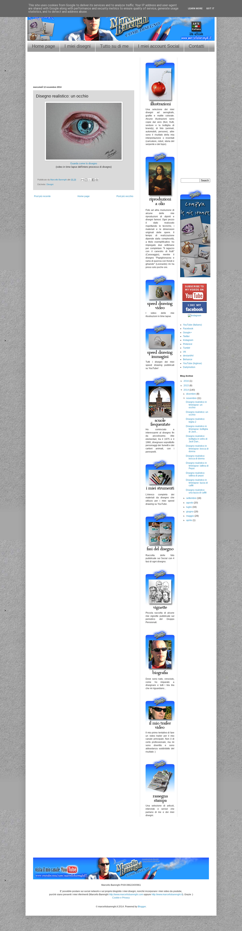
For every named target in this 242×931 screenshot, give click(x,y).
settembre (191, 498)
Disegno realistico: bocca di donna (195, 457)
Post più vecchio (124, 196)
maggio (190, 516)
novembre (191, 398)
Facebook (188, 328)
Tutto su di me (114, 46)
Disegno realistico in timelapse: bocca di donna (197, 449)
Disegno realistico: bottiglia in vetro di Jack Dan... (196, 439)
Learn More (195, 8)
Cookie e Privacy (121, 897)
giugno (190, 511)
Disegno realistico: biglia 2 (195, 420)
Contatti (196, 46)
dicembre (191, 394)
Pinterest (187, 344)
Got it (210, 8)
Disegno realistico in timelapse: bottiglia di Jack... (197, 429)
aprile (189, 520)
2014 (186, 390)
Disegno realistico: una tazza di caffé (196, 491)
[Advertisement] (84, 73)
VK (184, 352)
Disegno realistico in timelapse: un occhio (196, 405)
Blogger (142, 906)
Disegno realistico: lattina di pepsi (195, 474)
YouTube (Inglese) (192, 363)
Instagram (188, 340)
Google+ (187, 332)
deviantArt (188, 355)
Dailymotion (189, 367)
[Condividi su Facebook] (93, 180)
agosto (190, 502)
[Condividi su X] (90, 180)
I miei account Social (158, 46)
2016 (186, 381)
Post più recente (42, 196)
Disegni (50, 184)
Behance (187, 359)
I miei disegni (77, 46)
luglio (189, 507)
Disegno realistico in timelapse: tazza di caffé (197, 483)
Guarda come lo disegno (83, 163)
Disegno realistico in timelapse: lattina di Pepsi (197, 466)
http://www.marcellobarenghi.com (126, 894)
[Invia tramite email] (82, 180)
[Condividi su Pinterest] (97, 180)
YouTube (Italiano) (192, 324)
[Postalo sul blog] (86, 180)
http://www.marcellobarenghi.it (167, 894)
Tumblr (186, 348)
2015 (186, 385)
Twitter (186, 336)
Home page (43, 46)
